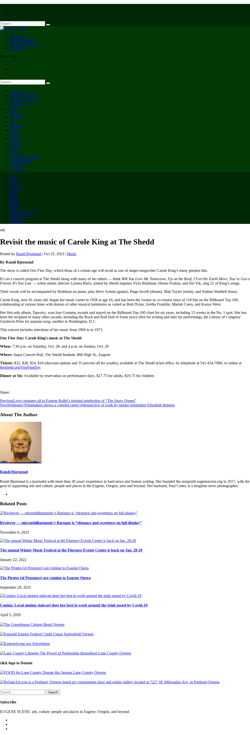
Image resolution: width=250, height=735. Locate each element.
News (14, 113)
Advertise (17, 170)
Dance (15, 130)
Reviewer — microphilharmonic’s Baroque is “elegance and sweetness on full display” (71, 523)
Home (14, 108)
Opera (14, 139)
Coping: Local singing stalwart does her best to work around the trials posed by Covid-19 (73, 605)
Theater (15, 143)
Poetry (15, 152)
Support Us (18, 91)
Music (14, 135)
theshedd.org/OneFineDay (20, 367)
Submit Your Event (24, 99)
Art (12, 121)
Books (15, 148)
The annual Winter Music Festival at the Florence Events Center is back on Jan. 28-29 (71, 550)
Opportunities (20, 161)
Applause (17, 165)
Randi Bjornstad (28, 254)
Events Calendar (22, 95)
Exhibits (16, 126)
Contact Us (18, 48)
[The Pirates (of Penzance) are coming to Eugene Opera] (44, 568)
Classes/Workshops (25, 157)
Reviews (16, 117)
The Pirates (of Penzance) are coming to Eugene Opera (45, 578)
